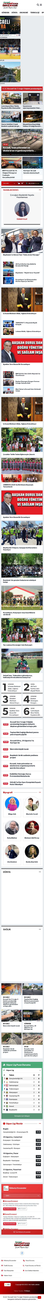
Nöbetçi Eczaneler (10, 1260)
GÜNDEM (5, 13)
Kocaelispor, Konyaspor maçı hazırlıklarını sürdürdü (19, 613)
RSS (8, 1284)
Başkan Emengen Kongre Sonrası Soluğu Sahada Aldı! (36, 701)
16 (27, 154)
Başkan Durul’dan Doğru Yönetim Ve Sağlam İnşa (22, 196)
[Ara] (38, 5)
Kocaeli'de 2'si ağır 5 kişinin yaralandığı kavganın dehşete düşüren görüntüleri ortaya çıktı (23, 724)
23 (38, 154)
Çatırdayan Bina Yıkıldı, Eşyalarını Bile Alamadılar (36, 713)
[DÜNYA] (40, 872)
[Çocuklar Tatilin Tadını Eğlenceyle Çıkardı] (22, 440)
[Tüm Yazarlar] (40, 190)
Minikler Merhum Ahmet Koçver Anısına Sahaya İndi (15, 701)
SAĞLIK (7, 929)
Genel (33, 684)
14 (23, 154)
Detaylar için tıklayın (22, 1116)
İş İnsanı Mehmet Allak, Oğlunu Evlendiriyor (19, 424)
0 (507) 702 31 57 (10, 1208)
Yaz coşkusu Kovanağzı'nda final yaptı (17, 645)
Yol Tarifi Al (23, 1208)
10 (17, 154)
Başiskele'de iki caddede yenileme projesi (9, 1050)
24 (40, 154)
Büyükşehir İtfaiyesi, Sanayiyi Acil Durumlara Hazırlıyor (20, 549)
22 (36, 154)
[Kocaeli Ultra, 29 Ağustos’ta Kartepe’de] (32, 1016)
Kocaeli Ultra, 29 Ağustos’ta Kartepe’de (30, 1027)
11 (18, 154)
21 (35, 154)
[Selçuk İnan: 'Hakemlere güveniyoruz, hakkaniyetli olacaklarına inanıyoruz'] (22, 661)
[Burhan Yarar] (22, 209)
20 (33, 154)
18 (30, 154)
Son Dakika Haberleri (32, 1270)
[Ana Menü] (41, 5)
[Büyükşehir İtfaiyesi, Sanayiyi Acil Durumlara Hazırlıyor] (22, 533)
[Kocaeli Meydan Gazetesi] (10, 5)
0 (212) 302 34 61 (10, 1223)
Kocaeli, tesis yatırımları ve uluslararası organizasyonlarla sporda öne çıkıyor (22, 766)
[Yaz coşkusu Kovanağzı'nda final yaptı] (22, 630)
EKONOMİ (24, 13)
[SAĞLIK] (40, 929)
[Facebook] (22, 1253)
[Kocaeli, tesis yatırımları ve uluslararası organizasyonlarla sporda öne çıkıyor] (32, 1039)
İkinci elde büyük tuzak (19, 749)
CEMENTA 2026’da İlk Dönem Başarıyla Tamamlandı (18, 486)
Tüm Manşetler (9, 1270)
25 (41, 154)
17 (28, 154)
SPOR (26, 1047)
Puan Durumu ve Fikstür (33, 1265)
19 (31, 154)
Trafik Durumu (8, 1265)
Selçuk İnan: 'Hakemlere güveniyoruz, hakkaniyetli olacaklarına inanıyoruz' (17, 676)
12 (20, 154)
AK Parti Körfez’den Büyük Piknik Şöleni (35, 689)
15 (25, 154)
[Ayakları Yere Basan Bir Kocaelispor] (22, 502)
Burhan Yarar (22, 219)
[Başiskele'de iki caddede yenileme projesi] (11, 1039)
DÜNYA (14, 13)
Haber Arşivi (8, 1275)
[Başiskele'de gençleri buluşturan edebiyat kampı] (22, 565)
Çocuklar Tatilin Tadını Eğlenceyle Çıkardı (19, 454)
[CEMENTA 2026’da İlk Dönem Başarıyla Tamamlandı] (22, 470)
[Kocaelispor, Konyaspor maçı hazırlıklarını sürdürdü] (22, 598)
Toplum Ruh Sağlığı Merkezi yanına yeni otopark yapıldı (31, 1001)
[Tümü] (40, 792)
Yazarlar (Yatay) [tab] (10, 190)
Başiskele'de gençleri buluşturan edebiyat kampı (19, 581)
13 (22, 154)
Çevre (32, 708)
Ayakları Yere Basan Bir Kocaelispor (16, 517)
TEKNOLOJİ (34, 13)
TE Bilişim (27, 1291)
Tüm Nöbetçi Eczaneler (22, 1232)
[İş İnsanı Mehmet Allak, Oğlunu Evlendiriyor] (22, 409)
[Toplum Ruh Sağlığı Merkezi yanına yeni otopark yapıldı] (32, 989)
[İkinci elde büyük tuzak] (11, 1016)
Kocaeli (6, 997)
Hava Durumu (30, 1260)
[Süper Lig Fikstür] (40, 1124)
